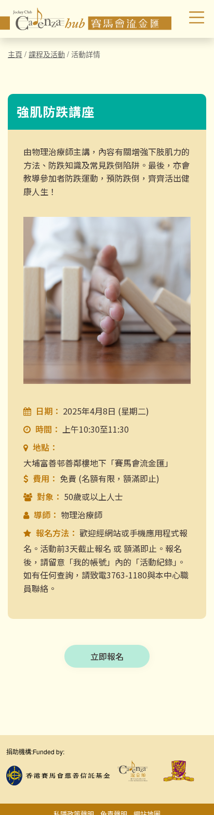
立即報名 (107, 656)
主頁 (15, 54)
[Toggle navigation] (189, 18)
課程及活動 (47, 54)
